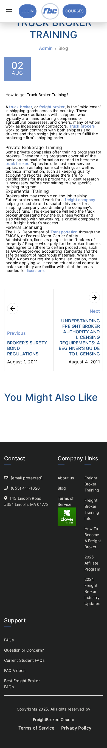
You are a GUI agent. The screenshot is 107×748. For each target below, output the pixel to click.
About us (66, 478)
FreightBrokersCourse (53, 719)
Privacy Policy (76, 728)
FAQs (9, 640)
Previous (16, 333)
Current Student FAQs (24, 660)
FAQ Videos (14, 670)
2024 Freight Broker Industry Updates (92, 591)
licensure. (35, 270)
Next (95, 311)
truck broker (20, 106)
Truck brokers (82, 126)
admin (46, 48)
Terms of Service (36, 728)
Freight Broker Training (92, 484)
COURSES (74, 11)
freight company (80, 199)
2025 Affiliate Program (92, 563)
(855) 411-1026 (25, 488)
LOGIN (27, 11)
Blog (63, 48)
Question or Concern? (24, 650)
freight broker (52, 106)
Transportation (64, 231)
